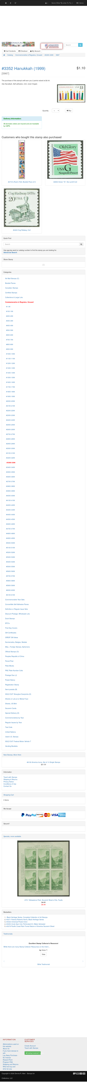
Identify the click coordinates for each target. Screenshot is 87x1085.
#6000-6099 (10, 590)
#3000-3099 (10, 448)
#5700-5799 (10, 576)
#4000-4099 (10, 495)
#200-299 (9, 316)
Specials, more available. (12, 836)
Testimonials (8, 934)
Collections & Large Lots (14, 297)
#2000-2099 (10, 401)
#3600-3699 (10, 477)
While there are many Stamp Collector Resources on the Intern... (27, 947)
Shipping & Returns (10, 779)
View (43, 954)
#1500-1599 (10, 377)
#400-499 (9, 325)
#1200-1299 (10, 363)
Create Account (30, 1046)
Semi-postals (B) (11, 689)
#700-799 (9, 339)
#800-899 (9, 344)
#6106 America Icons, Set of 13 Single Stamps (43, 762)
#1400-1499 (10, 373)
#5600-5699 (10, 571)
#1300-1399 (10, 368)
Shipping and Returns (10, 1064)
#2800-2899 (10, 439)
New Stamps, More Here (12, 755)
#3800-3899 (10, 486)
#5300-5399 (10, 557)
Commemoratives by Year (14, 718)
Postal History (10, 680)
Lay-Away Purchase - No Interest (10, 1056)
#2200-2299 (10, 410)
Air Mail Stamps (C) (12, 278)
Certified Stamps (11, 292)
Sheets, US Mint (11, 703)
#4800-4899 (10, 533)
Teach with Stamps (10, 777)
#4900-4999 (10, 538)
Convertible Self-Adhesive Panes (17, 604)
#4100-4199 (10, 500)
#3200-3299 (10, 458)
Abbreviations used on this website (11, 1045)
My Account (35, 51)
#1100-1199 (10, 358)
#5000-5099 (10, 543)
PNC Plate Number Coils (14, 670)
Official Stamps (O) (12, 651)
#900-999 (9, 349)
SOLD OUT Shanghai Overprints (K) (18, 694)
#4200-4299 (10, 505)
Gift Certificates (10, 633)
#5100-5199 (10, 547)
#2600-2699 (10, 429)
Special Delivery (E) (12, 713)
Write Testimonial (43, 964)
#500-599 (9, 330)
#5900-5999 (10, 585)
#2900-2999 (10, 443)
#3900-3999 (10, 491)
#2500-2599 (10, 425)
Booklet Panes (10, 283)
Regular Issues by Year (13, 722)
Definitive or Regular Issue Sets (16, 609)
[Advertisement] (43, 24)
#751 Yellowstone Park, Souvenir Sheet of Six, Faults (44, 900)
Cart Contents (10, 51)
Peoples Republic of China (14, 656)
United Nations (10, 732)
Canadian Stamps (11, 288)
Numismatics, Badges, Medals (16, 642)
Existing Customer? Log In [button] (34, 1053)
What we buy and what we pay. (9, 1067)
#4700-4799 (10, 529)
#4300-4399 (10, 510)
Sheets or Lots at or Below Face (16, 699)
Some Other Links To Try (62, 3)
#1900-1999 (10, 396)
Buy (69, 110)
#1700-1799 (10, 387)
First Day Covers (11, 628)
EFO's (7, 623)
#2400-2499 (10, 420)
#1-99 (7, 306)
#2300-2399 (10, 415)
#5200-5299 (10, 552)
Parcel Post (9, 661)
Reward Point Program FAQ (8, 1061)
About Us (6, 1048)
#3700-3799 (10, 481)
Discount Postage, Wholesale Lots (17, 614)
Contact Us (7, 786)
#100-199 (9, 311)
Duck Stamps (10, 618)
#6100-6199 (10, 595)
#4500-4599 (10, 519)
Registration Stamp (12, 684)
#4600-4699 (10, 524)
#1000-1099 (10, 354)
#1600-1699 (10, 382)
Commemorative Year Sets (14, 599)
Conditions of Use (10, 784)
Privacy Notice (9, 781)
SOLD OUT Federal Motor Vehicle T (18, 741)
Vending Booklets (11, 746)
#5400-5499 (10, 562)
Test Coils (8, 727)
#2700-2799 (10, 434)
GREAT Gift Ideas (11, 637)
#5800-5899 (10, 581)
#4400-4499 (10, 514)
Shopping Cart (9, 795)
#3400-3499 (10, 467)
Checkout (23, 51)
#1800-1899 (10, 391)
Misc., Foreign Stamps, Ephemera (17, 647)
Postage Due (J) (11, 675)
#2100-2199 (10, 406)
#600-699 (9, 335)
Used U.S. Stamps (11, 736)
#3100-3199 (10, 453)
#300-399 (9, 321)
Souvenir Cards (10, 708)
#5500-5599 (10, 566)
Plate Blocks (9, 666)
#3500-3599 (10, 472)
